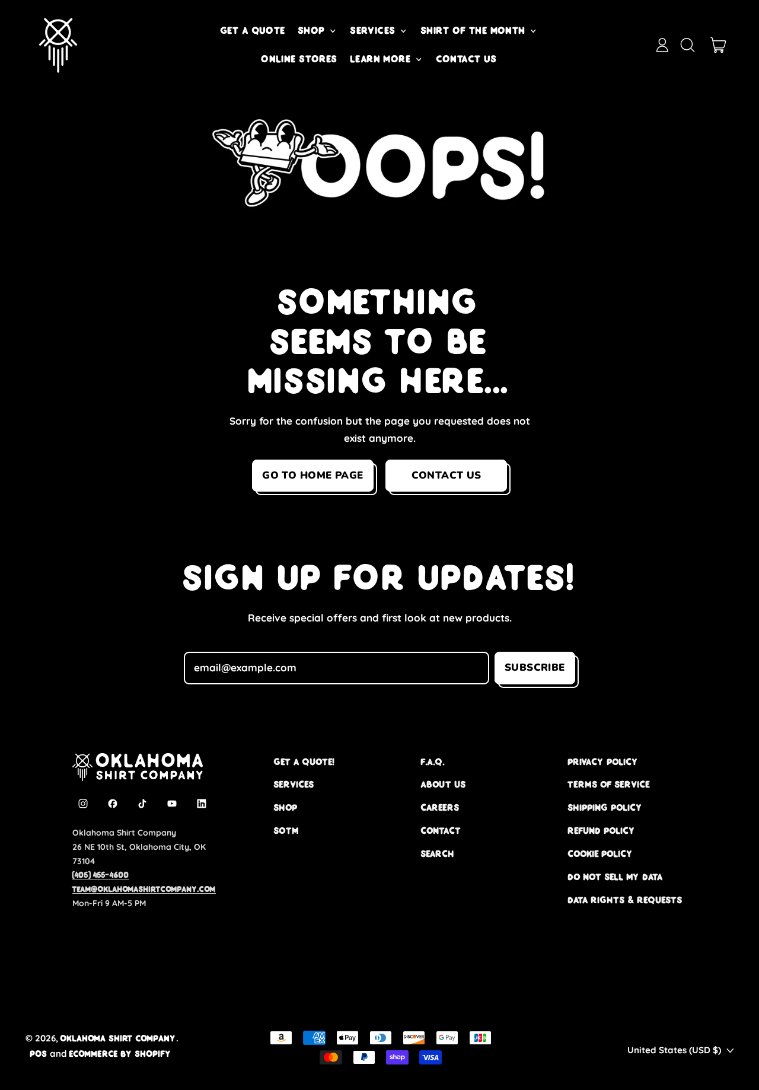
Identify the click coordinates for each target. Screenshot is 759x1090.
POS (38, 1053)
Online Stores (299, 58)
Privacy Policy (603, 762)
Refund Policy (602, 831)
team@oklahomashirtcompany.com (144, 889)
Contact (441, 831)
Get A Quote (253, 30)
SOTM (286, 831)
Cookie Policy (600, 854)
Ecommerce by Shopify (120, 1053)
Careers (440, 807)
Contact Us (467, 58)
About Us (443, 784)
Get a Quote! (304, 762)
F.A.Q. (433, 762)
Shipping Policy (605, 807)
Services (294, 784)
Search (438, 854)
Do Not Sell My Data (615, 877)
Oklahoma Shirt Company (118, 1038)
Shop (286, 807)
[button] (687, 45)
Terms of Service (609, 784)
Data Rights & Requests (625, 900)
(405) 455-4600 (100, 875)
